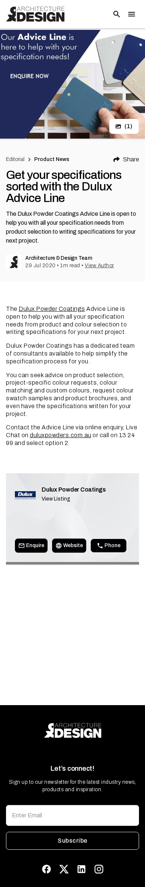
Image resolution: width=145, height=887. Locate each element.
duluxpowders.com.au (60, 435)
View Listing (56, 499)
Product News (52, 159)
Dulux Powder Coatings (52, 309)
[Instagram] (99, 869)
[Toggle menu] (131, 14)
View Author (99, 265)
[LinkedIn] (81, 869)
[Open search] (116, 14)
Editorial (15, 159)
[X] (64, 869)
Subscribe (72, 840)
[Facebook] (46, 869)
